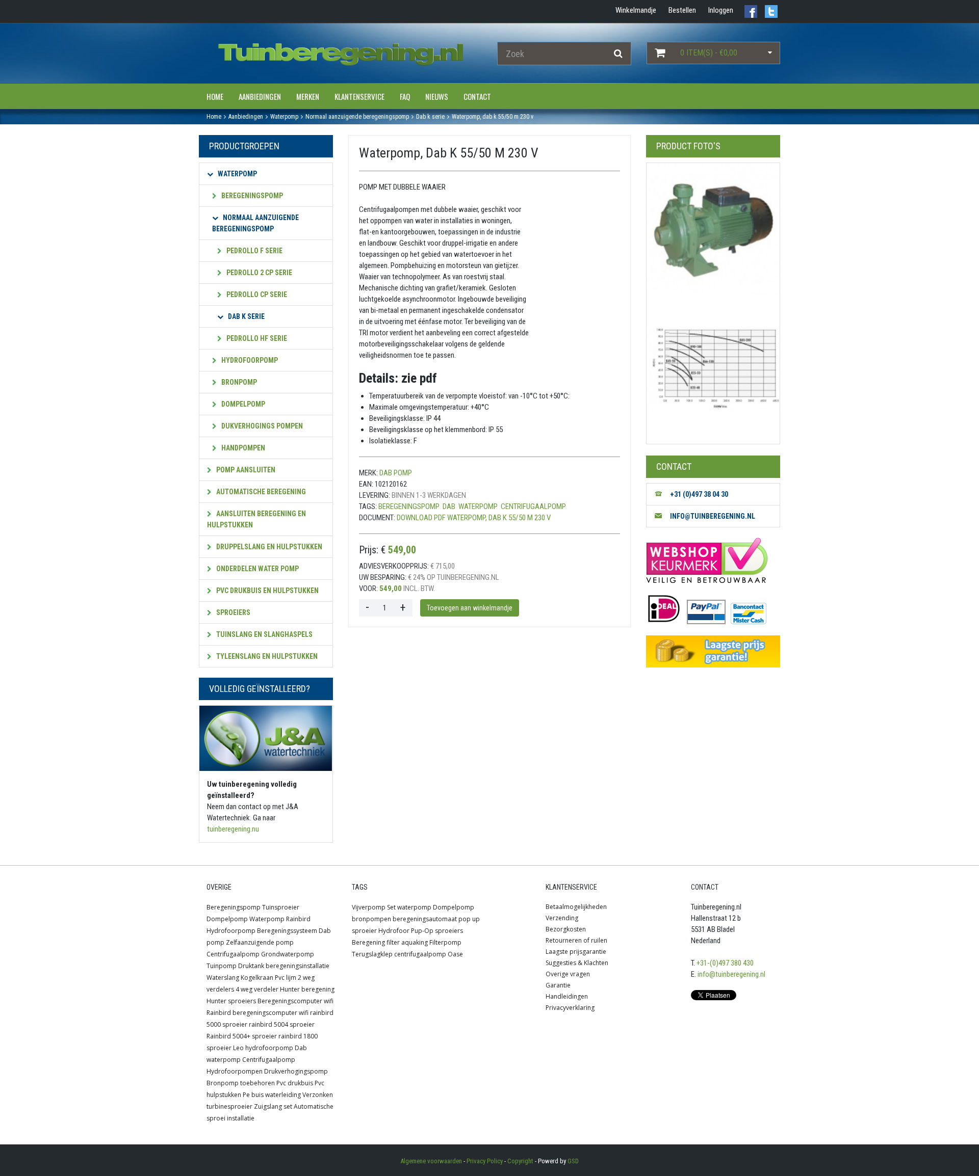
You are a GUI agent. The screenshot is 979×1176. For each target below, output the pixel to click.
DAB (449, 506)
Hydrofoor (393, 930)
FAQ (405, 96)
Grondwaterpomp (287, 954)
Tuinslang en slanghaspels (264, 634)
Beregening (368, 942)
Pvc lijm (285, 977)
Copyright (520, 1161)
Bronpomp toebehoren (241, 1083)
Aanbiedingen (260, 96)
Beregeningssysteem (287, 930)
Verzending (562, 918)
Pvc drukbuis (294, 1083)
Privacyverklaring (570, 1007)
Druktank (251, 965)
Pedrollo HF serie (256, 338)
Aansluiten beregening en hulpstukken (256, 519)
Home (215, 96)
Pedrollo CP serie (256, 294)
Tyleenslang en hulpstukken (266, 656)
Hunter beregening (307, 989)
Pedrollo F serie (253, 251)
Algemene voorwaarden (431, 1161)
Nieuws (436, 96)
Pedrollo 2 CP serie (258, 273)
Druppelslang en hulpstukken (268, 547)
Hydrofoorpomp (249, 360)
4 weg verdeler (257, 989)
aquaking (414, 942)
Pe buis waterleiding (272, 1094)
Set (391, 907)
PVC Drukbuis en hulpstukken (267, 590)
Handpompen (242, 448)
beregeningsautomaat (425, 919)
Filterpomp (445, 942)
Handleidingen (567, 996)
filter (393, 942)
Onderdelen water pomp (257, 569)
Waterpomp (236, 174)
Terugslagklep (372, 954)
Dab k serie (245, 316)
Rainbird (298, 919)
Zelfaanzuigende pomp (260, 942)
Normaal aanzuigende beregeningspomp (255, 223)
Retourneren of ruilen (576, 940)
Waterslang (223, 977)
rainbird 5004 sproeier (282, 1024)
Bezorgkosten (566, 929)
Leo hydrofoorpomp (263, 1048)
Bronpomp (238, 382)
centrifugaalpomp (533, 506)
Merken (307, 96)
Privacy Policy (485, 1161)
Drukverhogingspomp (296, 1071)
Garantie (558, 985)
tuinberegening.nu (233, 829)
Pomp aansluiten (245, 470)
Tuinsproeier (280, 907)
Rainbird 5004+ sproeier (242, 1036)
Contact (477, 96)
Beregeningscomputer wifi (295, 1001)
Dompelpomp (242, 404)
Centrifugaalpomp (233, 954)
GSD (573, 1161)
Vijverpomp (368, 907)
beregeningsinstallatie (297, 965)
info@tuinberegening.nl (731, 974)
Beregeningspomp (251, 196)
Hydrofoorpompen (235, 1071)
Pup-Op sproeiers (437, 930)
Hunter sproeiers (231, 1001)
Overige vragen (568, 974)
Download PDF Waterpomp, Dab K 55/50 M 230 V (474, 517)
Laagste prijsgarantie (576, 951)
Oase (455, 954)
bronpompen (371, 919)
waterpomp (478, 506)
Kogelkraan (257, 977)
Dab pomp (395, 472)
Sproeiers (232, 612)
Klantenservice (359, 96)
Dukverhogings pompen (261, 426)
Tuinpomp (222, 965)
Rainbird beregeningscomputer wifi (257, 1012)
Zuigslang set (273, 1106)
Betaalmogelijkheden (576, 906)
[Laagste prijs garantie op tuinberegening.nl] (713, 651)
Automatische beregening (260, 492)
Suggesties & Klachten (577, 962)
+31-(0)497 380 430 (725, 963)
